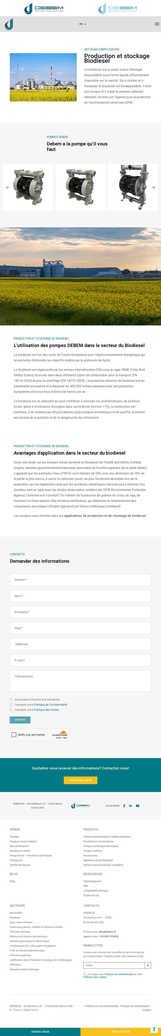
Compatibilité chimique (95, 890)
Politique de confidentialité (119, 974)
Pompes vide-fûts (92, 851)
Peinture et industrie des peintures (28, 936)
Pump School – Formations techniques (31, 855)
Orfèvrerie (15, 964)
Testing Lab (16, 860)
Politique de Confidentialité (50, 704)
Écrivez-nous (40, 1032)
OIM (85, 886)
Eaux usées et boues (21, 922)
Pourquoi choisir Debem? (23, 841)
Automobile (16, 913)
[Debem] (9, 24)
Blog (12, 881)
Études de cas (91, 895)
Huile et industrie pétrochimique (27, 950)
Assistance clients (20, 851)
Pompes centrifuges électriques (100, 846)
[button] (153, 188)
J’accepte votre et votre (112, 975)
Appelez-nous (121, 1032)
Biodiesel (15, 917)
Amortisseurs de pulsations (98, 841)
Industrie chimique (20, 931)
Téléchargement (92, 881)
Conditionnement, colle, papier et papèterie (33, 946)
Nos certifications (19, 846)
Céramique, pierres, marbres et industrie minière (36, 927)
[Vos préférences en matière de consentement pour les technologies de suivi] (154, 1029)
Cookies (146, 1010)
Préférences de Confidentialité (101, 1006)
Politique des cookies (95, 977)
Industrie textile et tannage (24, 969)
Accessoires (90, 855)
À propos (14, 836)
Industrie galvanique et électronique (29, 941)
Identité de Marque (20, 865)
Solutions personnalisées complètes (103, 865)
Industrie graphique (20, 955)
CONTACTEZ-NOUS (80, 780)
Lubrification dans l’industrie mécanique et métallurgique (41, 960)
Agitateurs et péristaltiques (98, 860)
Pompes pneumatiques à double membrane (107, 836)
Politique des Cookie (46, 709)
